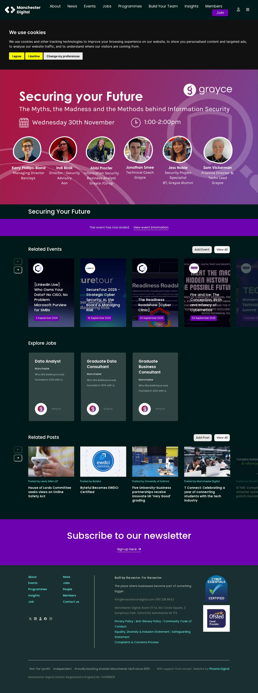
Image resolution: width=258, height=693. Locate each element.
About (55, 6)
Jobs (107, 6)
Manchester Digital (23, 10)
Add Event (202, 249)
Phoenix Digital (219, 669)
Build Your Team (163, 6)
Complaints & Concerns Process (137, 642)
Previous (18, 261)
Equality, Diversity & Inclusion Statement (142, 632)
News (72, 6)
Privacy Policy (124, 621)
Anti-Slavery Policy (148, 621)
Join (220, 12)
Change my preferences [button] (63, 56)
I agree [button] (16, 56)
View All (222, 249)
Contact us (71, 602)
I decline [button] (34, 56)
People (67, 589)
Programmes (130, 6)
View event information (151, 227)
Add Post (203, 437)
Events (90, 6)
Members (213, 6)
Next (18, 270)
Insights (192, 6)
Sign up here (127, 549)
